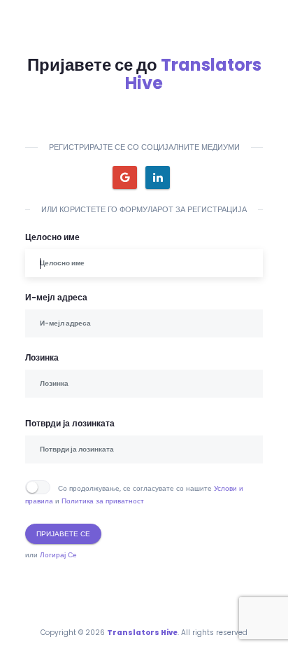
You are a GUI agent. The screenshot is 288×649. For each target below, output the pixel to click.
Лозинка (42, 357)
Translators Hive (193, 74)
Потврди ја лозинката (70, 423)
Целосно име (52, 237)
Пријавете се (63, 534)
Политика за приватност (103, 501)
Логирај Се (58, 555)
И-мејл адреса (56, 297)
